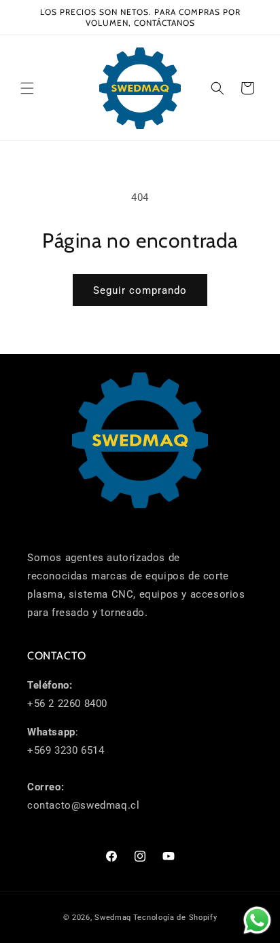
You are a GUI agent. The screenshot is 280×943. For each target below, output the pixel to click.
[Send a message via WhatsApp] (257, 920)
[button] (27, 88)
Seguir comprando (140, 290)
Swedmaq (112, 917)
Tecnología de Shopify (175, 917)
